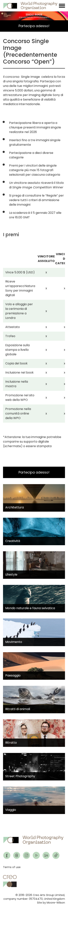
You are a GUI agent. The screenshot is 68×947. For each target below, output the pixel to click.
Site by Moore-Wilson (51, 903)
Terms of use (12, 867)
